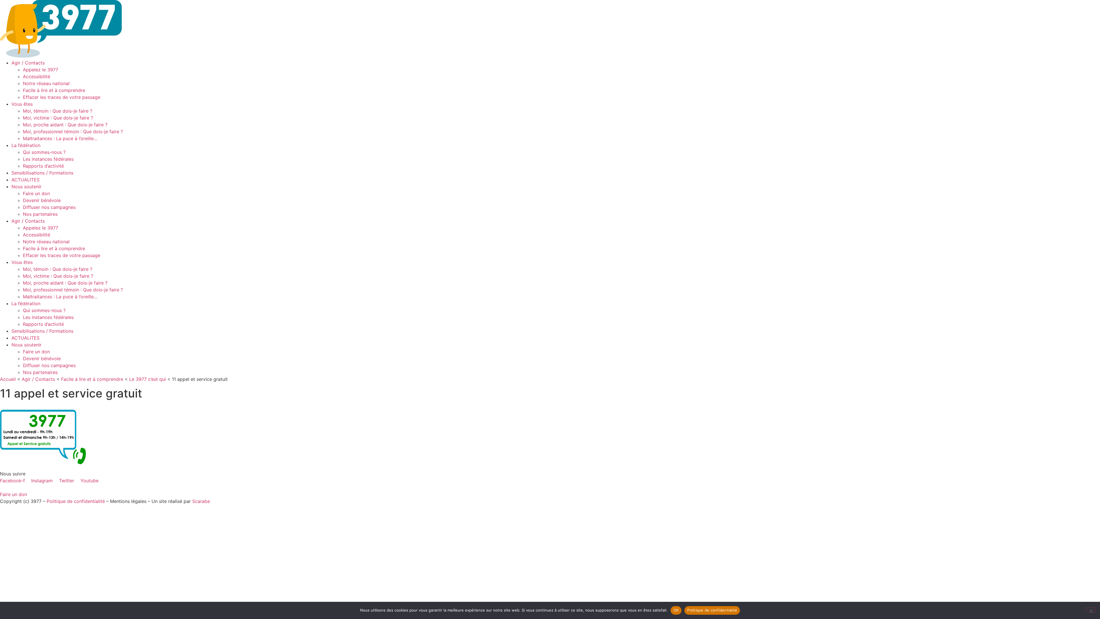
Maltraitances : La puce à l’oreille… (60, 138)
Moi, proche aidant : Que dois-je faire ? (65, 125)
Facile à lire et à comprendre (54, 90)
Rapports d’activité (43, 166)
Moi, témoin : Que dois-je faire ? (57, 111)
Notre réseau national (46, 83)
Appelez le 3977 (40, 70)
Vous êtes (22, 104)
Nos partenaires (40, 214)
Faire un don (36, 193)
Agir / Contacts (28, 63)
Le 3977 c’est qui (147, 379)
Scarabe (201, 501)
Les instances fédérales (48, 159)
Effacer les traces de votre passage (61, 97)
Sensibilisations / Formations (42, 173)
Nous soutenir (26, 186)
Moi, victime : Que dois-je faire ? (58, 118)
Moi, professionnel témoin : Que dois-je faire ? (73, 131)
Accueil (8, 379)
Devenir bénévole (42, 200)
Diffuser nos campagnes (49, 207)
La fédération (25, 145)
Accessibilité (36, 76)
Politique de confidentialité (76, 501)
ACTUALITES (25, 180)
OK (676, 610)
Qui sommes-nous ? (44, 152)
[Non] (1091, 610)
